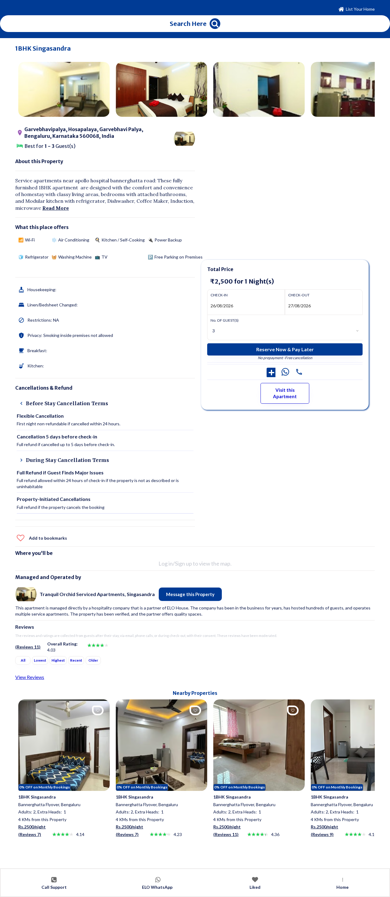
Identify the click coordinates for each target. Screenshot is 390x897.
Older (93, 660)
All (23, 660)
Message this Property (190, 594)
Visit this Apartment (285, 393)
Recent (76, 660)
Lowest (40, 660)
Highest (58, 660)
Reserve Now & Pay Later (285, 349)
